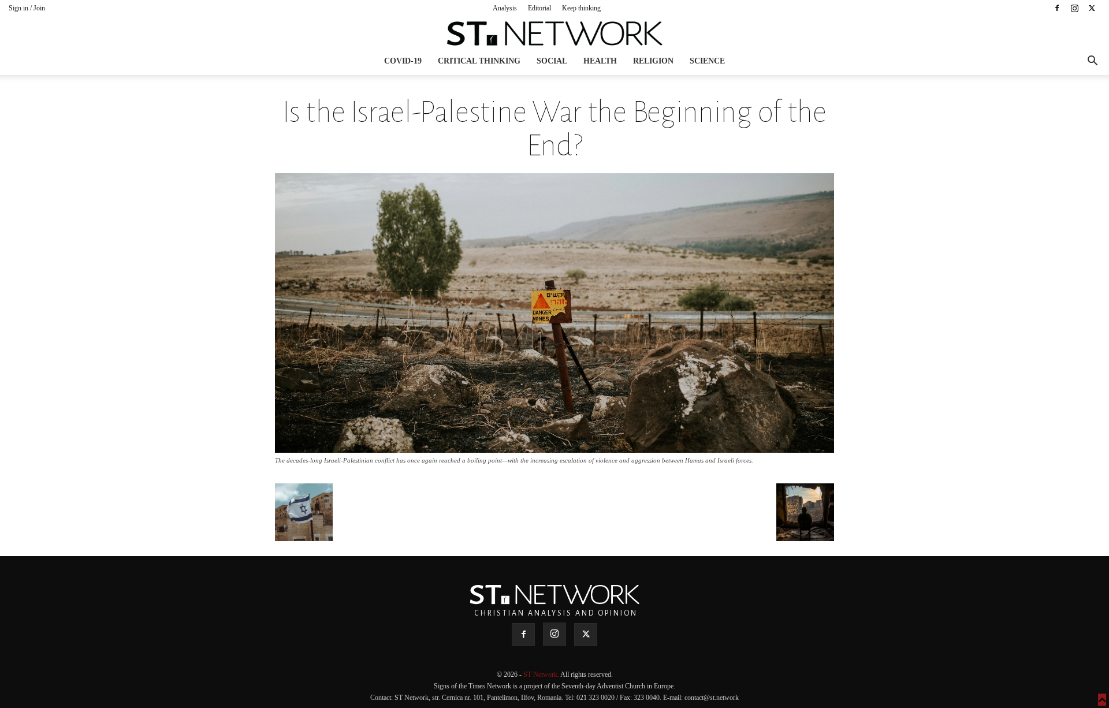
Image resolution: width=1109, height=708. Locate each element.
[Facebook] (1057, 8)
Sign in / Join (27, 8)
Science (707, 61)
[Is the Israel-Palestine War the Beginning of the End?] (554, 449)
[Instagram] (1074, 8)
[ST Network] (554, 33)
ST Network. (541, 674)
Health (600, 61)
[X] (1091, 8)
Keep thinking (581, 8)
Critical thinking (479, 61)
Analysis (505, 8)
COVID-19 (403, 61)
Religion (653, 61)
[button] (1092, 62)
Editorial (539, 8)
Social (552, 61)
